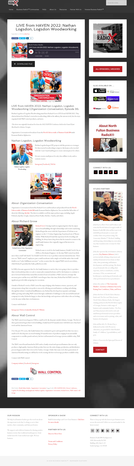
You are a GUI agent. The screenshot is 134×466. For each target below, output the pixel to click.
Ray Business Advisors (106, 254)
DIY (55, 388)
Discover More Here (55, 434)
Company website (17, 363)
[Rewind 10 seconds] (39, 53)
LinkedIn (29, 310)
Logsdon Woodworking (18, 390)
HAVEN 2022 (61, 388)
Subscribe (38, 56)
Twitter (21, 310)
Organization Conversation (38, 388)
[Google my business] (102, 431)
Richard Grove (40, 226)
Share (47, 56)
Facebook (46, 164)
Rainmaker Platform (78, 460)
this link (27, 213)
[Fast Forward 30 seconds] (47, 53)
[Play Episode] (31, 51)
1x (43, 52)
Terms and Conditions (55, 441)
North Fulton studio (50, 132)
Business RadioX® (65, 132)
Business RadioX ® (23, 3)
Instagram (38, 164)
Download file (24, 64)
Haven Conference (71, 388)
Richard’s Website (39, 310)
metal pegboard (30, 390)
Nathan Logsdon (39, 390)
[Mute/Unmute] (36, 53)
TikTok (52, 164)
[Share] (27, 38)
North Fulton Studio (24, 388)
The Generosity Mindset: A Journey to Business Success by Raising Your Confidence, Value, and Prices (107, 286)
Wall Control (73, 390)
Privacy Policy (52, 444)
